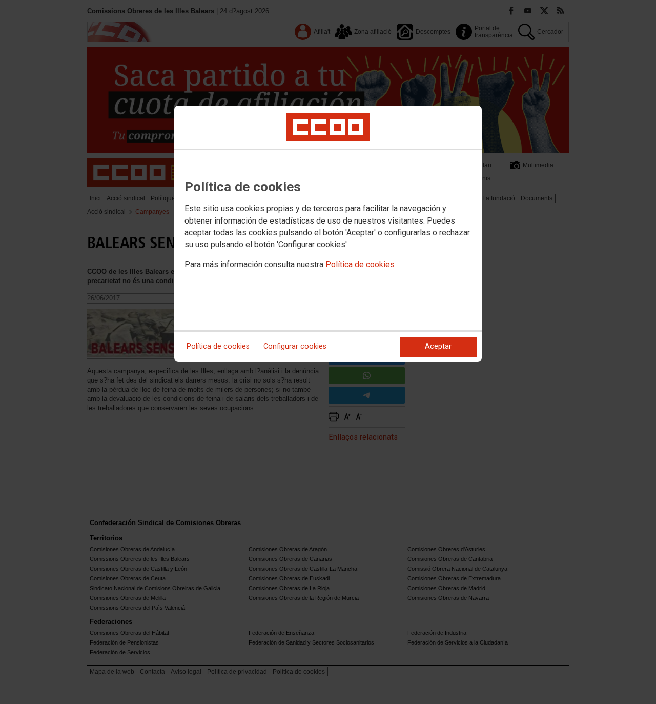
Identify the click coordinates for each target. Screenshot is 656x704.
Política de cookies (360, 264)
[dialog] (328, 234)
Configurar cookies (294, 346)
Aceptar (438, 346)
